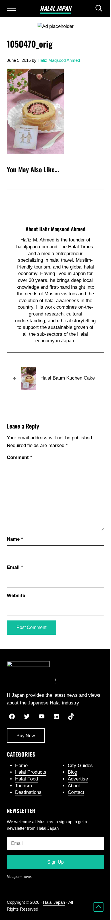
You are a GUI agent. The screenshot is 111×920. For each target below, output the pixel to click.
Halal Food (26, 779)
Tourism (23, 785)
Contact (76, 792)
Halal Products (30, 772)
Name (15, 539)
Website (16, 595)
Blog (72, 772)
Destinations (28, 792)
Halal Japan (55, 8)
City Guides (80, 765)
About (74, 785)
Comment (19, 457)
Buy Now (26, 735)
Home (21, 765)
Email (15, 567)
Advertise (78, 779)
